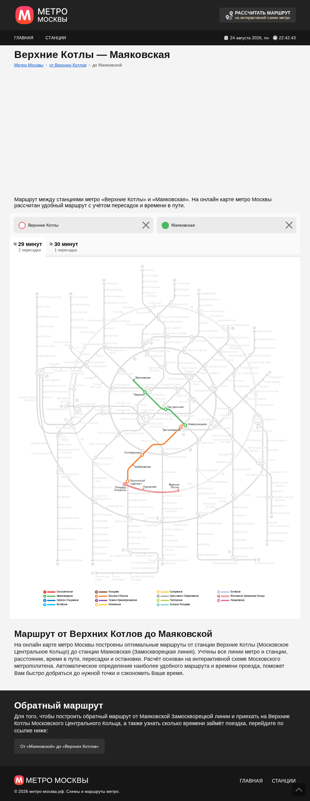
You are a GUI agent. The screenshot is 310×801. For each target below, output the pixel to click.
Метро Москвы (28, 65)
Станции (55, 37)
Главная (23, 37)
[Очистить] (146, 225)
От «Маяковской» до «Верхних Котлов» (59, 746)
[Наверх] (298, 789)
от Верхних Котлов (67, 65)
